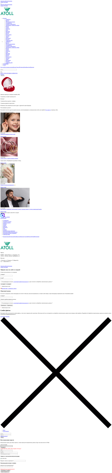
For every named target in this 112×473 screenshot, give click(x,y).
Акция (2, 2)
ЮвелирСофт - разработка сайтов (9, 288)
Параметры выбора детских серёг (8, 134)
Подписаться (3, 218)
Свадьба (7, 35)
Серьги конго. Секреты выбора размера (9, 158)
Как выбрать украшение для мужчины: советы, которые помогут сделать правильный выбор (21, 209)
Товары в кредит (6, 222)
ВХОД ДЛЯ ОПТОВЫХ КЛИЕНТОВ (9, 73)
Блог (4, 228)
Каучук (7, 33)
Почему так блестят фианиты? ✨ (8, 185)
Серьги (7, 27)
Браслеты (8, 31)
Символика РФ (9, 40)
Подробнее (3, 316)
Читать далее (3, 136)
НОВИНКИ (5, 63)
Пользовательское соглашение (9, 233)
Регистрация (6, 431)
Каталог (5, 18)
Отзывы (5, 229)
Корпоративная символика (9, 230)
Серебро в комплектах (11, 24)
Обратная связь (6, 234)
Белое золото (8, 34)
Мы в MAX (7, 217)
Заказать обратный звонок (6, 1)
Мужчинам (8, 38)
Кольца (7, 26)
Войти (2, 437)
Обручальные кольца (10, 21)
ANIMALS (8, 19)
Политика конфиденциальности (10, 232)
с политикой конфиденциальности (20, 281)
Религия (7, 39)
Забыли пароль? (4, 436)
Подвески (8, 28)
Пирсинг (8, 32)
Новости (5, 226)
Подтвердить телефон (5, 470)
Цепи (7, 30)
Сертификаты (9, 23)
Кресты (7, 20)
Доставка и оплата (7, 221)
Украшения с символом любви (12, 25)
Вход (4, 430)
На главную (48, 109)
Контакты (5, 227)
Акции (4, 225)
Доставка (6, 2)
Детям (7, 37)
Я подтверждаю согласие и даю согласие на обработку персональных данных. (27, 281)
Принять (7, 316)
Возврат (5, 223)
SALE (4, 65)
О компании (6, 220)
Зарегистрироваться (5, 471)
